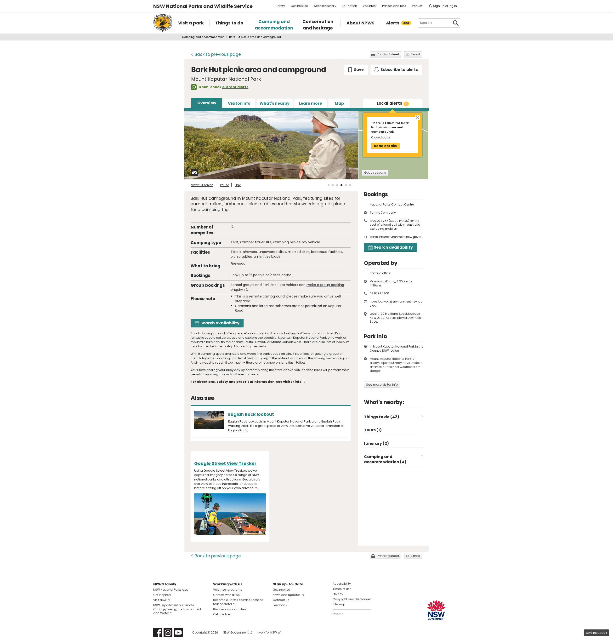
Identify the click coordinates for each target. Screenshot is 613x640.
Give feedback (596, 633)
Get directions (375, 172)
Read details (385, 145)
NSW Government (236, 632)
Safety (280, 6)
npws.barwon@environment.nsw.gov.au (396, 303)
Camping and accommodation (203, 37)
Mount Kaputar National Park (393, 346)
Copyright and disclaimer (352, 599)
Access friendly (325, 6)
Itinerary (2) (376, 443)
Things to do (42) (381, 417)
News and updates (287, 595)
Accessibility (342, 584)
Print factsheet (388, 54)
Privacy (338, 594)
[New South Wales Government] (436, 610)
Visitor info (239, 103)
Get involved (222, 614)
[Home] (162, 23)
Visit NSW (160, 600)
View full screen (202, 185)
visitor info (292, 381)
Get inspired (299, 6)
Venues (417, 6)
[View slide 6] (350, 185)
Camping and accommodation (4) (385, 459)
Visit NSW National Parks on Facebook (157, 632)
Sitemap (339, 604)
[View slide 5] (346, 185)
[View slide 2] (333, 185)
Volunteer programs (227, 590)
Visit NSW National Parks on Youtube (178, 632)
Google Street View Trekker (225, 463)
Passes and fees (394, 6)
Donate (338, 614)
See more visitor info (382, 384)
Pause (224, 185)
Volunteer (369, 6)
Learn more (310, 103)
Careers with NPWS (226, 595)
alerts (392, 103)
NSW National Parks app (170, 590)
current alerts (235, 87)
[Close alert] (417, 117)
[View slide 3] (337, 185)
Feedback (280, 605)
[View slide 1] (328, 185)
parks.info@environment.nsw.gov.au (396, 237)
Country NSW (379, 351)
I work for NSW (267, 632)
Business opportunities (229, 609)
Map (339, 103)
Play (238, 185)
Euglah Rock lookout (251, 414)
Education (349, 6)
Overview (206, 103)
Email (415, 54)
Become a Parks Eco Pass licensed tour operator (238, 602)
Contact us (281, 600)
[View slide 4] (341, 185)
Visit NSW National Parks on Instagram (168, 632)
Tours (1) (373, 430)
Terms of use (342, 589)
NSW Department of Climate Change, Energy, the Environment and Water (177, 609)
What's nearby (274, 103)
